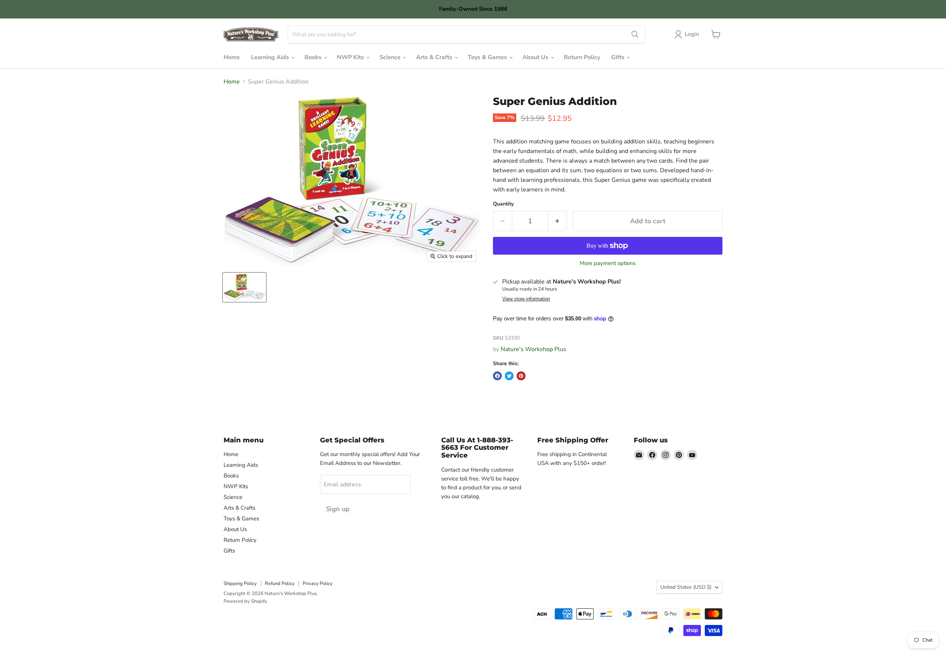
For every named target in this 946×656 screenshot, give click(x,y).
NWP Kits (351, 57)
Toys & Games (488, 57)
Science (391, 57)
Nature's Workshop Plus (533, 349)
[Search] (635, 34)
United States (685, 587)
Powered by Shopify (245, 601)
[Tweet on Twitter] (509, 375)
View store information (526, 299)
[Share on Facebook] (497, 375)
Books (313, 57)
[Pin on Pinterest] (521, 375)
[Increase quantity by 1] (557, 221)
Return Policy (582, 57)
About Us (536, 57)
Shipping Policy (240, 583)
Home (232, 57)
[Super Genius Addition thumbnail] (244, 287)
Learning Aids (270, 57)
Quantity (503, 204)
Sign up (338, 508)
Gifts (618, 57)
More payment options (608, 263)
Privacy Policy (318, 583)
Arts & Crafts (435, 57)
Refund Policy (280, 583)
